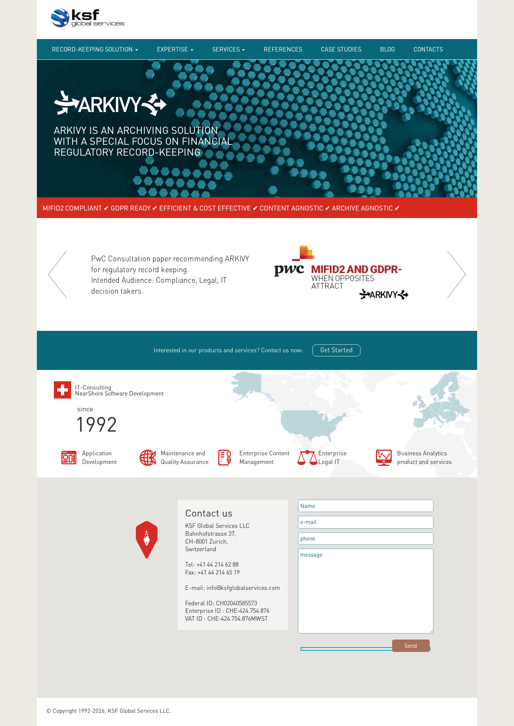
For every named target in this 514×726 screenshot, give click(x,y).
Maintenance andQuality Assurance (184, 457)
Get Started (336, 350)
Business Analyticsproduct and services (424, 457)
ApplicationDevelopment (99, 457)
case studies (341, 49)
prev (57, 274)
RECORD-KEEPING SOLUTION (93, 49)
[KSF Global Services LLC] (83, 32)
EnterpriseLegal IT (332, 457)
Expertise (173, 49)
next (456, 274)
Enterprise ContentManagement (264, 457)
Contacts (428, 49)
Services (226, 49)
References (283, 49)
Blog (387, 49)
